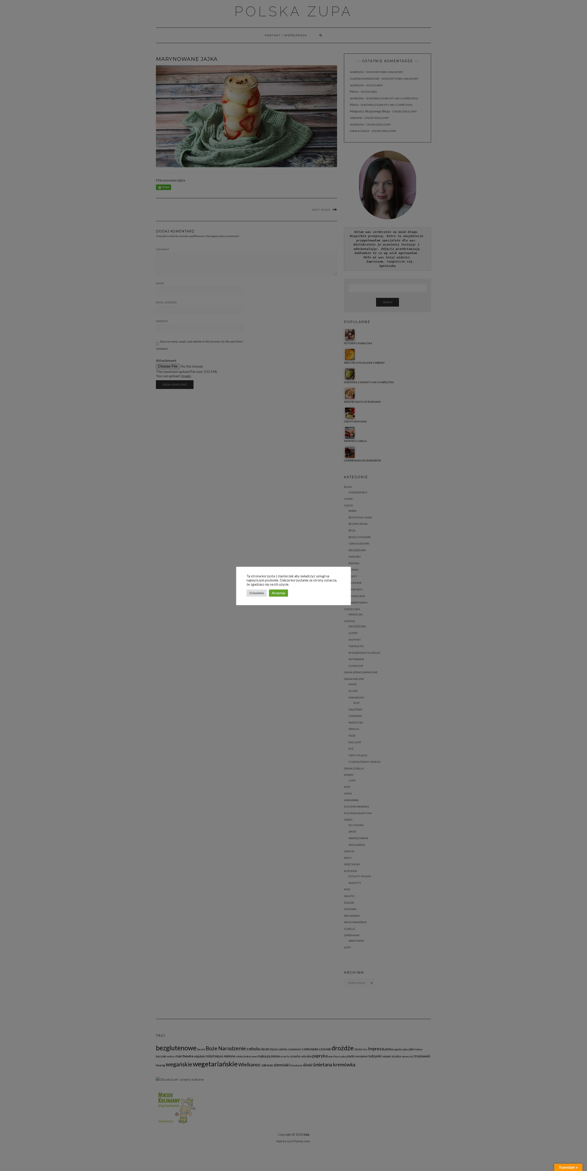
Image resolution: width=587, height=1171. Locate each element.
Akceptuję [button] (278, 593)
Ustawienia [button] (256, 593)
